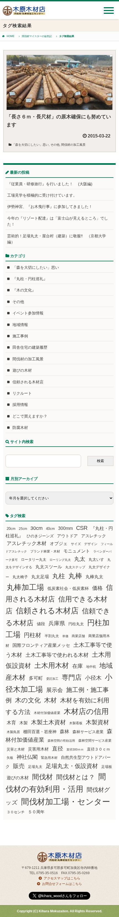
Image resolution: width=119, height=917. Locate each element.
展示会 (54, 690)
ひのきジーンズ (40, 536)
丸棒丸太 (94, 576)
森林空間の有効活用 (61, 740)
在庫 (77, 666)
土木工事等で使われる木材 (57, 655)
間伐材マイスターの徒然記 (37, 36)
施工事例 (20, 336)
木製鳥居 (13, 732)
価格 (97, 588)
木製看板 (75, 723)
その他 (55, 144)
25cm (23, 528)
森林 (64, 731)
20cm (11, 529)
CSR (81, 528)
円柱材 (32, 635)
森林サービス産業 (88, 732)
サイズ (76, 544)
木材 (50, 700)
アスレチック (93, 536)
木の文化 (28, 700)
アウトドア (67, 535)
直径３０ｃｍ (98, 749)
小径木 (93, 678)
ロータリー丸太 (33, 560)
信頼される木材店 (27, 382)
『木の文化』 (24, 290)
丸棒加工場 (25, 587)
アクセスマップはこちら (62, 878)
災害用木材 (38, 749)
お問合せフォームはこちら (62, 884)
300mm (65, 528)
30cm (36, 528)
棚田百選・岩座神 (39, 732)
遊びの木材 (22, 370)
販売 (19, 766)
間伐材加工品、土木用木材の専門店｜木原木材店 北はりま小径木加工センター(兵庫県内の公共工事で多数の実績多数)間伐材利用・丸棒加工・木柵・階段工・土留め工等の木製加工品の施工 (24, 13)
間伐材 (42, 777)
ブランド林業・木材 (45, 551)
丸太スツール (48, 566)
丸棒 (75, 576)
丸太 (79, 559)
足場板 (106, 767)
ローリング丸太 (60, 559)
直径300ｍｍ (75, 749)
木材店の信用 (86, 711)
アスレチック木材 (26, 543)
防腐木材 (20, 427)
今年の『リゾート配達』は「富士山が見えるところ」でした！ (57, 221)
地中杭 (91, 666)
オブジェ (59, 543)
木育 (11, 722)
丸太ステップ (75, 567)
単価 (65, 636)
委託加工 (52, 678)
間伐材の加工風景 (73, 144)
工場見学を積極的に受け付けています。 (42, 195)
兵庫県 (56, 623)
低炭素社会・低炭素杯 (68, 588)
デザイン (90, 544)
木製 (23, 722)
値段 (41, 623)
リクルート (22, 393)
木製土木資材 (48, 722)
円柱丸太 (76, 624)
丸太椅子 (20, 577)
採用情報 (20, 404)
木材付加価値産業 (47, 713)
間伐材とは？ (75, 777)
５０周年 (36, 812)
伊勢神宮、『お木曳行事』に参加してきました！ (49, 206)
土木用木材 (51, 665)
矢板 (10, 757)
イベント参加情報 (27, 313)
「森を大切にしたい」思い (30, 144)
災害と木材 (16, 749)
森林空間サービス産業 (95, 741)
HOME (10, 36)
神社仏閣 (27, 757)
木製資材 (97, 722)
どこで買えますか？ (29, 416)
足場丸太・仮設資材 (72, 766)
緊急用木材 (49, 758)
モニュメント (76, 551)
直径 (57, 749)
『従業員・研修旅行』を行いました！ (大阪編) (51, 184)
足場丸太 (35, 767)
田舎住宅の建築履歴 (29, 347)
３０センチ (16, 812)
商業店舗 (78, 636)
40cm (50, 529)
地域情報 (20, 324)
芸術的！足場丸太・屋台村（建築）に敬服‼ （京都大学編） (56, 239)
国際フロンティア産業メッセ (41, 645)
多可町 (36, 678)
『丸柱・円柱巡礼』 (29, 279)
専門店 (72, 677)
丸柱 (58, 576)
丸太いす (96, 559)
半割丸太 (52, 636)
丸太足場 (40, 576)
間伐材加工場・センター (65, 801)
